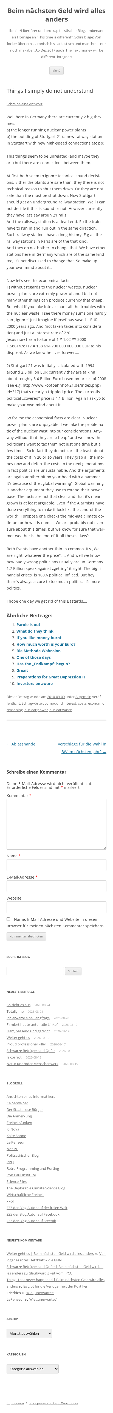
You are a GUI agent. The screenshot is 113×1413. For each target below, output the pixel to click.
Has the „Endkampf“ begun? (43, 663)
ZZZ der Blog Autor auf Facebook (33, 1214)
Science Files (17, 1181)
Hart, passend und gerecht (28, 1031)
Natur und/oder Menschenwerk (32, 1063)
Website (14, 898)
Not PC (12, 1148)
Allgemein (83, 696)
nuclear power (36, 709)
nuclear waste (60, 709)
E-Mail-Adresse (22, 877)
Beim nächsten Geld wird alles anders (56, 15)
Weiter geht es (18, 1037)
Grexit (22, 670)
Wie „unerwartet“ (40, 1292)
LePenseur (15, 1299)
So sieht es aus (18, 1004)
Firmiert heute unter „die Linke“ (32, 1024)
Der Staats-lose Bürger (25, 1109)
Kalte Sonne (16, 1135)
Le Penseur (16, 1142)
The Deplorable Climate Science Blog (36, 1188)
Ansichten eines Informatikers (31, 1096)
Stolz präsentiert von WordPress (53, 1403)
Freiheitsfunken (19, 1122)
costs (82, 703)
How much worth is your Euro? (45, 644)
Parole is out (28, 624)
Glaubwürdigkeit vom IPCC (50, 1273)
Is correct (14, 1057)
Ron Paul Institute (21, 1175)
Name (14, 855)
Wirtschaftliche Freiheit (25, 1194)
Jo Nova (13, 1129)
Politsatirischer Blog (23, 1155)
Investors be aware (34, 683)
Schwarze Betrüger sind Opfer (31, 1050)
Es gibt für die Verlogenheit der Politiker (55, 1286)
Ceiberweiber (17, 1103)
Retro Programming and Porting (33, 1168)
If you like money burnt (38, 637)
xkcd (10, 1201)
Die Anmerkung (19, 1116)
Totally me (15, 1011)
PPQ (10, 1161)
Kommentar (19, 795)
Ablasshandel (21, 744)
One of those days (33, 657)
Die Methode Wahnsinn (38, 650)
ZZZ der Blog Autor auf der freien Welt (37, 1207)
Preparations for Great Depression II (50, 677)
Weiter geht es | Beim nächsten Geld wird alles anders (50, 1253)
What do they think (34, 631)
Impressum (15, 1403)
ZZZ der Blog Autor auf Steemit (31, 1220)
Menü (56, 70)
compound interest (60, 703)
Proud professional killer (26, 1044)
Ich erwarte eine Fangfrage (28, 1017)
